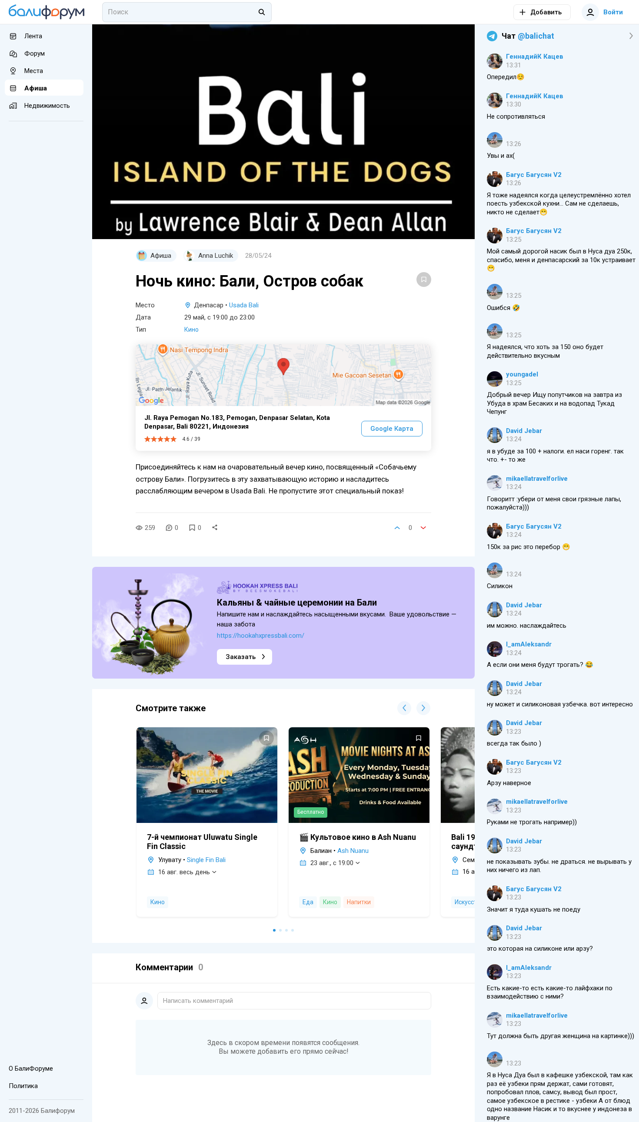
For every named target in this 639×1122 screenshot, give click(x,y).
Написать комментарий (198, 1001)
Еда (308, 902)
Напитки (359, 902)
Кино (191, 329)
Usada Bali (244, 305)
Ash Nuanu (353, 851)
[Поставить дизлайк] (423, 528)
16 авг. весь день (184, 872)
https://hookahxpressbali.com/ (260, 635)
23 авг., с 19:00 (331, 863)
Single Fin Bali (206, 860)
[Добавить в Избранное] (423, 279)
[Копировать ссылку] (215, 527)
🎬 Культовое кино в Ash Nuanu (357, 837)
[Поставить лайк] (397, 528)
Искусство (469, 902)
